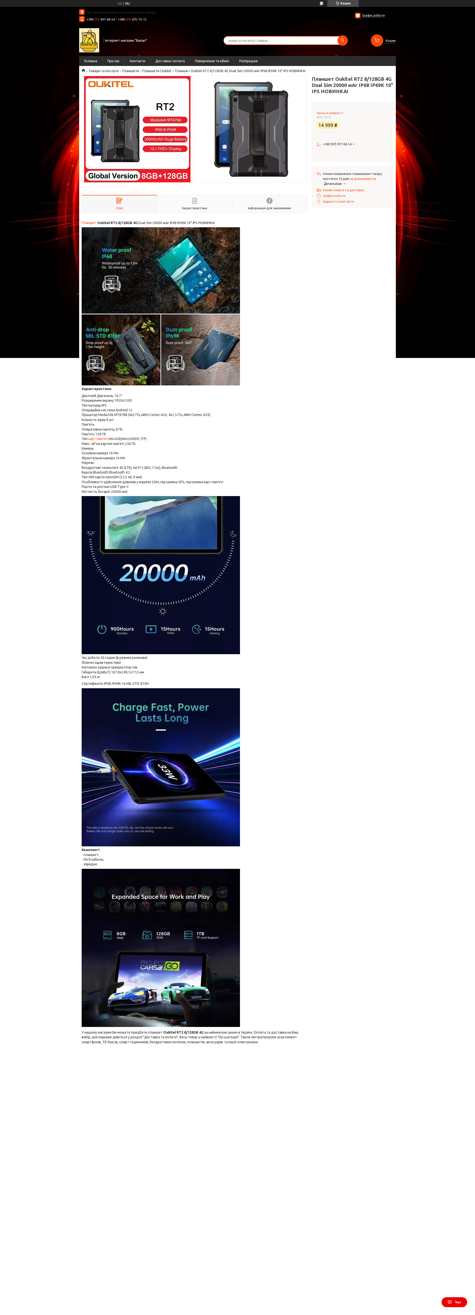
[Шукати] (342, 40)
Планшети (130, 71)
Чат (458, 1302)
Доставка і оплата (170, 61)
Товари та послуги (104, 71)
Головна (90, 61)
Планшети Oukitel (156, 71)
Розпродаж (248, 61)
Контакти (137, 61)
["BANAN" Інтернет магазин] (89, 40)
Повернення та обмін (212, 61)
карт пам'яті (98, 439)
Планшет (89, 223)
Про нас (113, 61)
